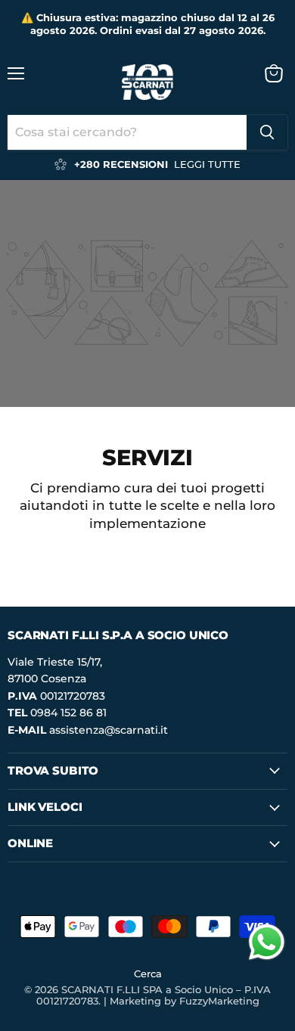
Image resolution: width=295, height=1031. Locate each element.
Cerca (148, 973)
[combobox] (127, 132)
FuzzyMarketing (219, 1001)
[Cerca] (267, 132)
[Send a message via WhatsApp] (266, 942)
